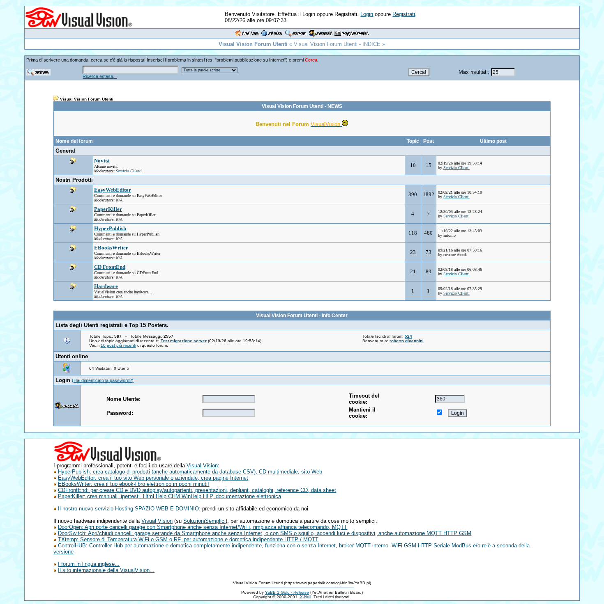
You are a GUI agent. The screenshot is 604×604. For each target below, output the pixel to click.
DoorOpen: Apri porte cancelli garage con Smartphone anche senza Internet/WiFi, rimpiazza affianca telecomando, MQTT (202, 527)
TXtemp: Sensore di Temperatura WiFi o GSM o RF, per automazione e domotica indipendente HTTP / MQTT (188, 539)
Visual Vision (202, 465)
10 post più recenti (118, 345)
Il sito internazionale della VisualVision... (106, 570)
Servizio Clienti (129, 171)
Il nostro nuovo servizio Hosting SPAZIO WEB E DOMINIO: (129, 509)
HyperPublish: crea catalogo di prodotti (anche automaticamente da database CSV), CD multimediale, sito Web (190, 472)
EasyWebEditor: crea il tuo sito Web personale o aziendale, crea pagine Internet (153, 478)
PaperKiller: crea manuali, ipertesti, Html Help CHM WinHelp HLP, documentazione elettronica (169, 496)
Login (366, 14)
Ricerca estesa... (100, 76)
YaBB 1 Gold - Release (287, 592)
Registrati (403, 14)
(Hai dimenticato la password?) (103, 380)
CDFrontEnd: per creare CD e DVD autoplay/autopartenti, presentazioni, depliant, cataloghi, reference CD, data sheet (197, 490)
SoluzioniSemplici (204, 521)
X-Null (305, 597)
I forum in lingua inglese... (89, 564)
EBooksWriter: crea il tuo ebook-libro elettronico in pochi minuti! (133, 484)
